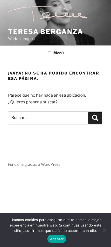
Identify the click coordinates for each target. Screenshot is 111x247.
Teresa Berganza (45, 32)
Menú (58, 52)
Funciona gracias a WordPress (34, 164)
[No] (104, 230)
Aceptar (57, 239)
